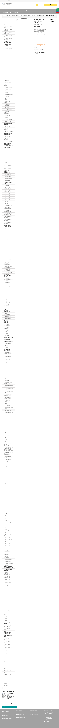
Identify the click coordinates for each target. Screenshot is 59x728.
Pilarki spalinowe (8, 318)
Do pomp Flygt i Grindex (7, 535)
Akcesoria (7, 96)
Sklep (9, 10)
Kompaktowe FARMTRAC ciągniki (7, 208)
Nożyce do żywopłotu (6, 72)
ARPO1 (6, 616)
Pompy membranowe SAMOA (8, 636)
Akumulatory (7, 54)
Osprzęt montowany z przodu (8, 373)
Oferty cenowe (6, 701)
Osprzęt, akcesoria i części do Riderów (8, 383)
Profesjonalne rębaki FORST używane (8, 134)
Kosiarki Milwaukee (8, 64)
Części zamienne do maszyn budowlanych (8, 467)
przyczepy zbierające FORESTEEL (8, 165)
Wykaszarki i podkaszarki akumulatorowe (7, 263)
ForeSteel (6, 685)
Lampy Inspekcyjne (8, 119)
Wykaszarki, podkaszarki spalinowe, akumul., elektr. (8, 279)
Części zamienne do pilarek (8, 408)
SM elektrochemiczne (9, 602)
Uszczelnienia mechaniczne (6, 527)
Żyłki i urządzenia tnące (8, 420)
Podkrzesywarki (7, 339)
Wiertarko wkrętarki (9, 87)
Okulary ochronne (8, 109)
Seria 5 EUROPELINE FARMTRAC (8, 217)
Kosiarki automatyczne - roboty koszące (8, 248)
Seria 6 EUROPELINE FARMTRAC (8, 220)
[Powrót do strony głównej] (4, 15)
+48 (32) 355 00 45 (10, 0)
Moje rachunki (5, 715)
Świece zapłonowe (8, 472)
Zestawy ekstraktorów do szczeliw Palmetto (7, 573)
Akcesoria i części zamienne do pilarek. (8, 398)
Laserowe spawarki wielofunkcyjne (8, 33)
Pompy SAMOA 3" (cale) (7, 654)
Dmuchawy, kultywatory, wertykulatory (6, 321)
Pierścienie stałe (8, 561)
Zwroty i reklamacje (34, 714)
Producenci (5, 664)
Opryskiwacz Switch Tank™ (8, 75)
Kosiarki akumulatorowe (7, 233)
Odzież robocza (8, 478)
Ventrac (33, 10)
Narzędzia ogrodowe (9, 62)
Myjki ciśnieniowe (8, 343)
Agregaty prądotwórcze (6, 518)
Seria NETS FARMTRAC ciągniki (7, 211)
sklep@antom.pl (29, 0)
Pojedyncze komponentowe (7, 548)
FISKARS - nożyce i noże (8, 337)
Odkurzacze (7, 345)
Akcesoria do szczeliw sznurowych (8, 570)
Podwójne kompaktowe (6, 557)
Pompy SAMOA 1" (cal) (7, 645)
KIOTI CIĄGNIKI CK (8, 193)
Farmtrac (48, 10)
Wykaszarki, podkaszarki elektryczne (7, 287)
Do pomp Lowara (8, 541)
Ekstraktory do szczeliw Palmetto (7, 577)
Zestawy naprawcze (8, 559)
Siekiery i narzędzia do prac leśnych (8, 513)
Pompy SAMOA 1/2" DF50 (8, 642)
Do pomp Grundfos (8, 532)
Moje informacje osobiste (7, 718)
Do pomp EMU (7, 537)
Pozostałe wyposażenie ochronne (8, 498)
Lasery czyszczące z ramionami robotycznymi (7, 45)
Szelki (6, 425)
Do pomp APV (7, 545)
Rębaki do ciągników (9, 131)
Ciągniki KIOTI (7, 185)
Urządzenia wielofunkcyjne (6, 305)
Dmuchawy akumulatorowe (7, 325)
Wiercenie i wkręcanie (6, 85)
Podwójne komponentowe (7, 551)
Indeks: (35, 24)
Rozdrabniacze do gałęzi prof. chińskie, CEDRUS (8, 148)
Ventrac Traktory (8, 174)
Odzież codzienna (8, 500)
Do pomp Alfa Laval (8, 543)
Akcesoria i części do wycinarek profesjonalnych (8, 453)
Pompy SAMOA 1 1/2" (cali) (8, 648)
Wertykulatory (7, 333)
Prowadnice (7, 405)
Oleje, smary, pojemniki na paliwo (8, 503)
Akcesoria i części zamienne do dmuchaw (8, 457)
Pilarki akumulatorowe (7, 257)
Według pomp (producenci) (7, 530)
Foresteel (5, 12)
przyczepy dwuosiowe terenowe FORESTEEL (8, 161)
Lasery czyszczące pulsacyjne (8, 30)
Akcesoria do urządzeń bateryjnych (8, 435)
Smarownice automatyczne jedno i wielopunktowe (8, 597)
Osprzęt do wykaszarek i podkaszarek (6, 427)
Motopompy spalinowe (8, 522)
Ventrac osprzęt (8, 176)
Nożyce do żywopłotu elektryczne (8, 299)
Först (38, 10)
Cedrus (5, 672)
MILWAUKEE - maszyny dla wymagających (8, 49)
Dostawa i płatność (33, 712)
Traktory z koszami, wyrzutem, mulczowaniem (8, 240)
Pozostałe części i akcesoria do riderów (8, 395)
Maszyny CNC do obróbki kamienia (7, 42)
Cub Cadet (6, 676)
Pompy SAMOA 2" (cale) (7, 651)
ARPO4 (6, 620)
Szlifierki (5, 520)
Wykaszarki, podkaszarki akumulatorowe (7, 283)
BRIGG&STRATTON (7, 670)
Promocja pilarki (7, 656)
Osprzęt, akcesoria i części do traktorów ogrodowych (8, 369)
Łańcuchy (7, 403)
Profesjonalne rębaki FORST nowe (8, 124)
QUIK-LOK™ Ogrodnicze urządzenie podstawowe (6, 79)
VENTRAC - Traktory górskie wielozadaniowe (8, 171)
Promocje (15, 10)
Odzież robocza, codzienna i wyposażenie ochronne (8, 475)
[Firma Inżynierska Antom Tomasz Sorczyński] (10, 6)
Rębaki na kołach (8, 126)
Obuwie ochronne (8, 487)
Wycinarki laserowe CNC (8, 36)
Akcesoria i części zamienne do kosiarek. (8, 357)
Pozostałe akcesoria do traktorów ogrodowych (8, 379)
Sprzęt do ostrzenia (9, 410)
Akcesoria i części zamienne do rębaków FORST (8, 353)
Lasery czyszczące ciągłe (8, 27)
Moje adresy (4, 717)
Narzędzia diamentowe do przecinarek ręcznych (8, 469)
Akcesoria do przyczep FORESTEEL (7, 168)
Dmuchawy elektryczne (6, 328)
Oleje (6, 505)
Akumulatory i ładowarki (7, 52)
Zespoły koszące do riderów (8, 386)
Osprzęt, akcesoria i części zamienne (7, 350)
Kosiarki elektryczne (9, 235)
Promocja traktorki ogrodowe (7, 661)
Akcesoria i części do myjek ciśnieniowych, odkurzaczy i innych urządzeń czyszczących (8, 449)
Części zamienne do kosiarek (8, 363)
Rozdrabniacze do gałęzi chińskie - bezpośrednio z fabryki (8, 144)
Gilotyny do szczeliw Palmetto (8, 586)
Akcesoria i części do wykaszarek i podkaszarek (8, 413)
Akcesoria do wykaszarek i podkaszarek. (7, 417)
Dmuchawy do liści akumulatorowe (8, 260)
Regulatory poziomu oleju (8, 614)
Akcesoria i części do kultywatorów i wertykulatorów (8, 444)
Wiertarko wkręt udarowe (7, 90)
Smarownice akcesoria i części (7, 611)
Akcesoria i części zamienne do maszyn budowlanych (8, 460)
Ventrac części (7, 180)
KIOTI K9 (6, 203)
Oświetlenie (7, 117)
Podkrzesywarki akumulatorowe (7, 270)
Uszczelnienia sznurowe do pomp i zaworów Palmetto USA (8, 566)
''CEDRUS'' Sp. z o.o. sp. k (8, 666)
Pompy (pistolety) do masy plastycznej (8, 626)
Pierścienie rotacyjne (9, 563)
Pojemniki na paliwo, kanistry (8, 510)
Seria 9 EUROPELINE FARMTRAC (8, 223)
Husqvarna (27, 10)
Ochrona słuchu (8, 491)
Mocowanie (7, 92)
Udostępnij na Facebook (40, 52)
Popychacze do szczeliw (7, 594)
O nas (4, 10)
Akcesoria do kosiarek (7, 360)
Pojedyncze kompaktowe (6, 554)
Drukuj (36, 53)
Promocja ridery (7, 658)
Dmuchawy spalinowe (6, 331)
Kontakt (16, 12)
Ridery (6, 243)
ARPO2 (6, 618)
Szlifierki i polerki (8, 121)
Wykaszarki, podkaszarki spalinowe (8, 290)
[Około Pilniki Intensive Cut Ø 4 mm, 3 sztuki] (4, 695)
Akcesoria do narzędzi (7, 99)
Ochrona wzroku (8, 489)
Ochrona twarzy (8, 493)
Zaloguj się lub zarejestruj (51, 0)
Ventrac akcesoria (8, 178)
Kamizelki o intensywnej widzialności (7, 112)
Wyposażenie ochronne (7, 481)
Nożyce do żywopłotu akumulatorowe (8, 267)
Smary (6, 507)
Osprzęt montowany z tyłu (8, 376)
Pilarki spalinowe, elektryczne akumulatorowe (7, 310)
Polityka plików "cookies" (21, 717)
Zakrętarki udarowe (9, 94)
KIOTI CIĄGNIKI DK (8, 195)
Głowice (6, 423)
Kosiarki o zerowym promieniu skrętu (8, 245)
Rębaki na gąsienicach (6, 129)
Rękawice (7, 107)
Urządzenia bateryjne (8, 251)
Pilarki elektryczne (8, 316)
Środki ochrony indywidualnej (7, 105)
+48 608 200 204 (19, 0)
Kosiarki (6, 230)
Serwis (20, 10)
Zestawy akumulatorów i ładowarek (7, 59)
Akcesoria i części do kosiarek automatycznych (8, 366)
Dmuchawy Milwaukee (6, 69)
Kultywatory (7, 335)
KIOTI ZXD (7, 201)
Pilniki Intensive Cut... (10, 694)
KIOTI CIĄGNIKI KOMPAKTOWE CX (7, 191)
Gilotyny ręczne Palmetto (7, 592)
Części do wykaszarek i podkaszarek (6, 431)
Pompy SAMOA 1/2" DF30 (8, 639)
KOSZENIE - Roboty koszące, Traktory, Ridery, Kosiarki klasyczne (7, 227)
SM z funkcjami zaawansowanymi (7, 608)
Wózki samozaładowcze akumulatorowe (7, 632)
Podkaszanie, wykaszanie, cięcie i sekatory (7, 275)
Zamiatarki (6, 515)
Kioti (43, 10)
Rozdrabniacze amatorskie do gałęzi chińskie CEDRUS (8, 152)
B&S (5, 668)
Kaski (6, 485)
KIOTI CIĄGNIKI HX (8, 199)
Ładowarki (7, 56)
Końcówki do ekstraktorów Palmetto (8, 580)
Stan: (35, 26)
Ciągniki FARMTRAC (8, 205)
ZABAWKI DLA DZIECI (7, 524)
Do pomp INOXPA (8, 539)
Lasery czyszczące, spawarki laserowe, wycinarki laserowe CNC (7, 23)
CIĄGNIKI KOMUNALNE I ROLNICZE (8, 183)
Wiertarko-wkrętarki (8, 272)
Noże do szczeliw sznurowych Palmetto (8, 583)
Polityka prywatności (20, 714)
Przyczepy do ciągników (6, 155)
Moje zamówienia (5, 714)
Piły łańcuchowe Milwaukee (7, 67)
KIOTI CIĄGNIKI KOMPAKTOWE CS (7, 188)
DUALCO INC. (6, 679)
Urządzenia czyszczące (8, 341)
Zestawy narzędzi (8, 82)
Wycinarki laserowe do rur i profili (8, 39)
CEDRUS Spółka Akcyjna (8, 674)
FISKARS (5, 683)
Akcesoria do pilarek (7, 102)
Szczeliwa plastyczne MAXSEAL (8, 623)
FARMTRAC (6, 681)
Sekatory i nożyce (8, 307)
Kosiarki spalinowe (8, 237)
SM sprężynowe (8, 600)
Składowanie (7, 115)
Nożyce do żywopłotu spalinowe (8, 302)
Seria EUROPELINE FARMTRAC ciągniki (8, 214)
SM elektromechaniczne (7, 605)
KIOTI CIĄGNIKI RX (8, 197)
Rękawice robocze (8, 495)
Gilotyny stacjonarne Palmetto (8, 589)
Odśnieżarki (6, 347)
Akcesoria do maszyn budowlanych (8, 464)
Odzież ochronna (8, 483)
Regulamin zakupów (20, 715)
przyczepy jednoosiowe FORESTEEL (8, 158)
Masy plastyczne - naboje (8, 629)
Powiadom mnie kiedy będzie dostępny (39, 50)
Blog (11, 12)
